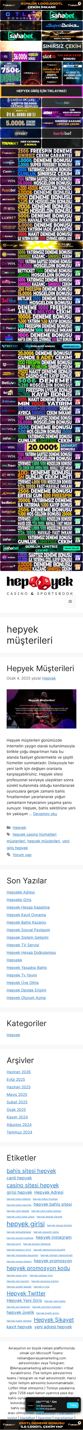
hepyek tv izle (41, 1286)
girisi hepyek (19, 1192)
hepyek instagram (54, 1237)
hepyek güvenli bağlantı (20, 1238)
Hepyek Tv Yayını (22, 975)
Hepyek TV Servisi (23, 945)
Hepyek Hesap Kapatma (28, 907)
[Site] (41, 153)
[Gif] (41, 245)
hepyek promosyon (53, 1260)
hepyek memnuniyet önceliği (49, 1249)
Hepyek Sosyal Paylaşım (28, 930)
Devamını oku (45, 814)
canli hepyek (19, 1178)
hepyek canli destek (18, 1211)
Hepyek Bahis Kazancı (26, 922)
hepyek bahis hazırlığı (19, 1205)
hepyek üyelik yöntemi (19, 1320)
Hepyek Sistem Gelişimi (27, 937)
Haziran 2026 (19, 1072)
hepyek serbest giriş (41, 1275)
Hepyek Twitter (26, 1293)
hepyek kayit (14, 1244)
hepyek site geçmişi (18, 1281)
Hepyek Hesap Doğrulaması (31, 952)
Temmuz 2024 (19, 1132)
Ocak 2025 (16, 1109)
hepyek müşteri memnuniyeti (57, 1255)
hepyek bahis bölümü (19, 1199)
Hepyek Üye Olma (23, 982)
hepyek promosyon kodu (38, 1268)
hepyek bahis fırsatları (45, 1199)
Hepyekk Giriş (19, 900)
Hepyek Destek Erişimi (26, 990)
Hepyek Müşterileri (40, 668)
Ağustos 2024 (19, 1124)
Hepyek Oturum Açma (26, 998)
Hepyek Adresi (49, 1192)
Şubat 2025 (17, 1102)
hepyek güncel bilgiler (59, 1225)
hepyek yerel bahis (55, 1301)
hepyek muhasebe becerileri (22, 1255)
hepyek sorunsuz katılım (45, 1281)
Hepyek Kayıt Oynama (26, 915)
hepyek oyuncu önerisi (19, 1261)
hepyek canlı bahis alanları (46, 1211)
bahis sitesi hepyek (31, 1170)
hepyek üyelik (20, 1312)
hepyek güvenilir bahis (46, 1232)
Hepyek (19, 827)
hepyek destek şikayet (49, 1216)
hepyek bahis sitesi (53, 1204)
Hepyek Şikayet (54, 1319)
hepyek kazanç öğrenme (36, 1244)
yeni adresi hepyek (53, 1326)
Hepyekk (14, 960)
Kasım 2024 (17, 1117)
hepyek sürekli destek (19, 1286)
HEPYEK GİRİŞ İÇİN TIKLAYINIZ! (42, 91)
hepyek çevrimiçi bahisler (46, 1306)
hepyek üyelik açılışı (47, 1313)
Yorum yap (22, 855)
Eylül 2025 (16, 1079)
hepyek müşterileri (43, 841)
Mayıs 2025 (17, 1094)
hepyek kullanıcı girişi (19, 1249)
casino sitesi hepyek (33, 1185)
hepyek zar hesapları (18, 1306)
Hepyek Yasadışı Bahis (27, 967)
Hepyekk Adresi (21, 892)
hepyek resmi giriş (17, 1275)
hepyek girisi (26, 1224)
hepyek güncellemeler (19, 1232)
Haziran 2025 (19, 1087)
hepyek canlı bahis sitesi (21, 1216)
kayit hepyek (19, 1326)
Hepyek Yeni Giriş (24, 1300)
